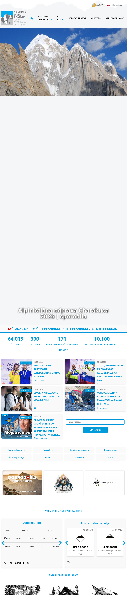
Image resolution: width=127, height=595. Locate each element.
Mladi (47, 457)
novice (63, 350)
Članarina (19, 329)
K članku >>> (39, 381)
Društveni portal (77, 18)
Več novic (96, 430)
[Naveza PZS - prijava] (97, 5)
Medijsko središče (115, 18)
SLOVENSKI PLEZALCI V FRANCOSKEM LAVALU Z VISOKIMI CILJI (46, 396)
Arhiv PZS (96, 18)
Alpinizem (79, 457)
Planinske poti (56, 329)
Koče (36, 329)
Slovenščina (116, 5)
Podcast (112, 329)
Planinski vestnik (86, 329)
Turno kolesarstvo (16, 450)
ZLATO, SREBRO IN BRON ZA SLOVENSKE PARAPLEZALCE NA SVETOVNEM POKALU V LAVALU (110, 373)
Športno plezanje (16, 457)
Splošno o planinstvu (79, 450)
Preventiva (48, 450)
